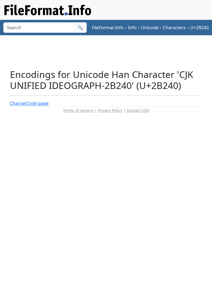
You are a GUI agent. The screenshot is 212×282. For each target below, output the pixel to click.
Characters (174, 28)
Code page (37, 103)
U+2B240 (199, 28)
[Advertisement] (110, 52)
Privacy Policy (110, 110)
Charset (18, 103)
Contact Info (138, 110)
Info (132, 28)
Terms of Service (78, 110)
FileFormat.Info (108, 28)
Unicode (149, 28)
